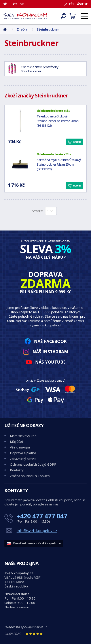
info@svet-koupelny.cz (37, 530)
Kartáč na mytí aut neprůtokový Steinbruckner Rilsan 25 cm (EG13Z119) (59, 164)
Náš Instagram (50, 352)
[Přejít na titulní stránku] (25, 16)
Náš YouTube (50, 362)
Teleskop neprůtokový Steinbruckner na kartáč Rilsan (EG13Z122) (57, 121)
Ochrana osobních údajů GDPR (33, 464)
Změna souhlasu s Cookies (30, 476)
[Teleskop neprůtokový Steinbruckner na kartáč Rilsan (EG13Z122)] (20, 121)
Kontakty (17, 470)
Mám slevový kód (23, 436)
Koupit (77, 142)
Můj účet (16, 441)
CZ (15, 4)
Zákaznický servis (23, 458)
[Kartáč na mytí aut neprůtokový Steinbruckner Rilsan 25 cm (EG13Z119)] (20, 164)
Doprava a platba (23, 453)
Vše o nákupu (20, 447)
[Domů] (6, 4)
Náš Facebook (50, 341)
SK (22, 4)
